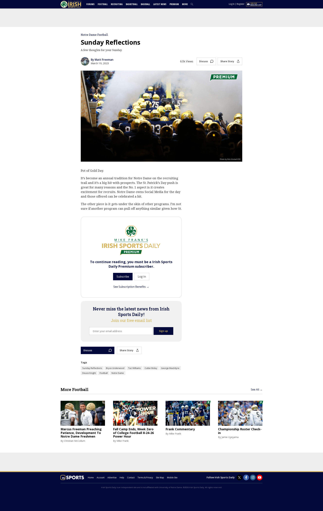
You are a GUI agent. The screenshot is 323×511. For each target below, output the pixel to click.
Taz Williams (134, 368)
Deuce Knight (89, 372)
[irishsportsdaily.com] (75, 4)
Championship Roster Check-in (239, 431)
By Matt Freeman (102, 60)
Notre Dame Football (94, 34)
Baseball (145, 4)
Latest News (159, 4)
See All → (256, 389)
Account (100, 477)
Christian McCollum (74, 440)
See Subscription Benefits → (131, 287)
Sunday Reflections (92, 368)
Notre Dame (118, 372)
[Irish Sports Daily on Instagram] (253, 477)
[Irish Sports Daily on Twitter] (239, 477)
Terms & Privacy (145, 477)
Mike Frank (123, 440)
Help (122, 477)
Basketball (132, 4)
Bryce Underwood (115, 368)
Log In (232, 4)
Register (240, 4)
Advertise (112, 477)
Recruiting (117, 4)
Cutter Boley (151, 368)
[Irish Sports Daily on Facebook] (246, 477)
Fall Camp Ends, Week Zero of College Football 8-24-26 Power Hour (133, 432)
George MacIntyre (170, 368)
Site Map (160, 477)
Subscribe (123, 276)
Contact (131, 477)
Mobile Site (172, 477)
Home (91, 477)
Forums (90, 4)
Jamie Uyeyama (230, 437)
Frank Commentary (180, 429)
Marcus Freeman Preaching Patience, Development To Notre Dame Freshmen (81, 432)
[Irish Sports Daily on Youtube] (259, 477)
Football (103, 4)
